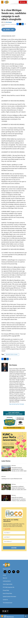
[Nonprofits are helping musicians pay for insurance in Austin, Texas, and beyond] (6, 498)
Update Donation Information (9, 596)
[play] (2, 616)
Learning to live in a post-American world (11, 478)
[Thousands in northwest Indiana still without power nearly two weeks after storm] (6, 487)
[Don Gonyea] (4, 367)
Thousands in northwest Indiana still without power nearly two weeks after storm (18, 488)
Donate (23, 2)
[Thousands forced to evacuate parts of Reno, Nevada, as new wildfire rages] (6, 468)
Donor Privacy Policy (7, 593)
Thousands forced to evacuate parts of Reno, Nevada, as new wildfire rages (19, 469)
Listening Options (7, 581)
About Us (5, 578)
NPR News (13, 465)
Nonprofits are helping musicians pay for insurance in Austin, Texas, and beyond (18, 499)
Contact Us (5, 599)
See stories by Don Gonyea (16, 404)
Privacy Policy (6, 590)
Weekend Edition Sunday (12, 354)
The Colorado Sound (7, 602)
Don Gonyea (9, 22)
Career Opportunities (7, 584)
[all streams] (26, 616)
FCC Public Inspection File (8, 587)
